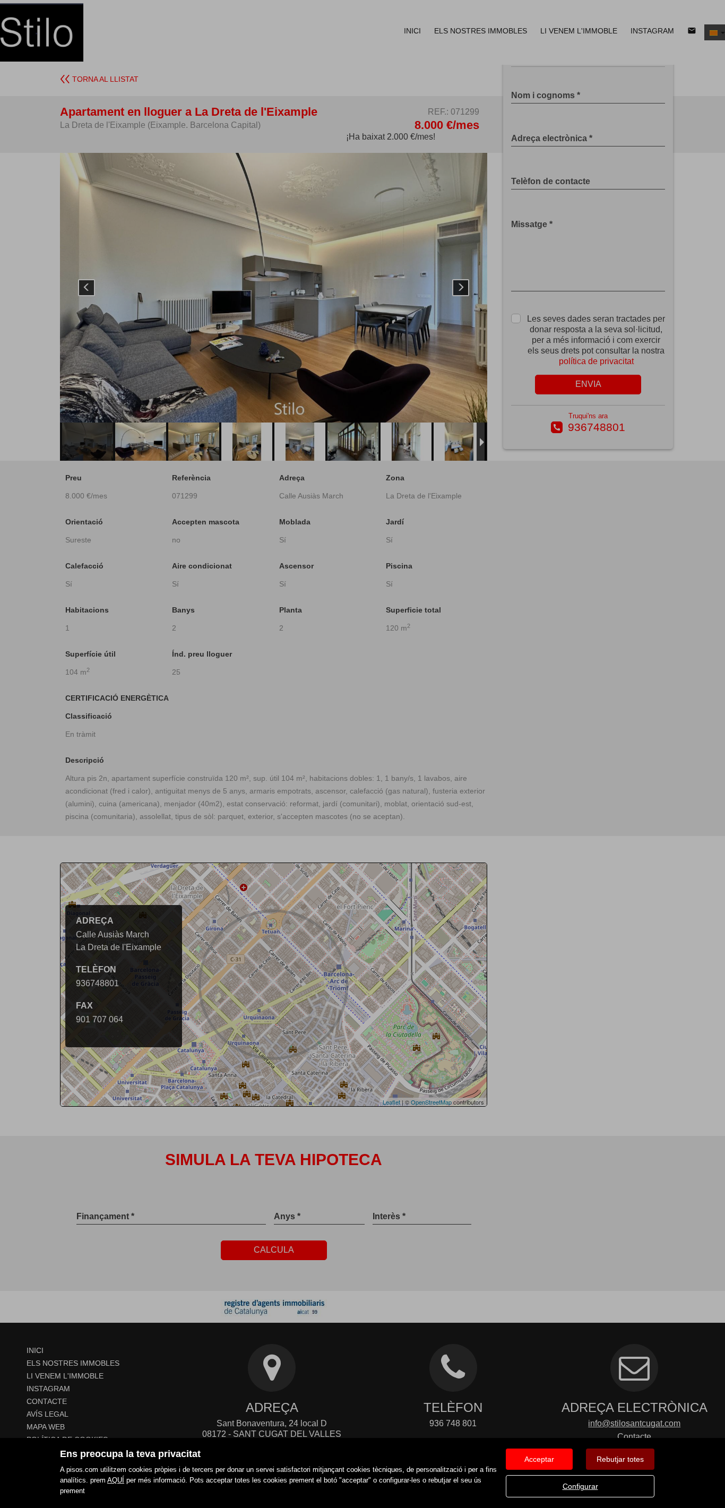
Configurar (580, 1486)
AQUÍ (115, 1480)
